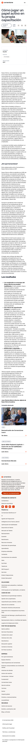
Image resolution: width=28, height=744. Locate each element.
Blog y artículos (5, 712)
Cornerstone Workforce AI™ (8, 513)
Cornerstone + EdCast (7, 676)
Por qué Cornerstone (7, 657)
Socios (3, 691)
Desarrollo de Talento (7, 527)
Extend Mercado (5, 578)
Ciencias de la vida (6, 638)
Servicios (3, 572)
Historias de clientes (7, 670)
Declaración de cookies (8, 736)
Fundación (4, 679)
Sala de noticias (5, 685)
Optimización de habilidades (9, 524)
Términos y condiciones (8, 732)
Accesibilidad (5, 700)
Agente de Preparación (7, 519)
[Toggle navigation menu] (24, 3)
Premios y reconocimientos (8, 697)
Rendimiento (4, 539)
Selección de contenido (7, 604)
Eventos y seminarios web (8, 709)
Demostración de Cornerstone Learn (12, 407)
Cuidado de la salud (6, 635)
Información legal (7, 724)
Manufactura (5, 641)
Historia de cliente (5, 25)
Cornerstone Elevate (7, 456)
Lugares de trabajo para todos (9, 623)
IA (2, 516)
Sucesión (3, 536)
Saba (2, 560)
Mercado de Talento (6, 530)
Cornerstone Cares (6, 682)
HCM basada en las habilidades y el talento (13, 590)
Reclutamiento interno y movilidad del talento (13, 620)
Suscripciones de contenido (9, 557)
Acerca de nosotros (6, 673)
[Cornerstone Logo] (7, 2)
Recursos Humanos (6, 542)
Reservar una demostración (11, 493)
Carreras (3, 688)
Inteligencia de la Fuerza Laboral (10, 522)
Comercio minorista (6, 647)
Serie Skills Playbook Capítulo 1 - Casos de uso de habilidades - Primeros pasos (13, 441)
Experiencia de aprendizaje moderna (11, 596)
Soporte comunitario (7, 503)
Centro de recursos (6, 706)
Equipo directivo (5, 660)
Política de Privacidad (8, 728)
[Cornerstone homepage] (14, 477)
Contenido (4, 554)
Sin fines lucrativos (6, 650)
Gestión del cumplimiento (8, 599)
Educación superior (6, 644)
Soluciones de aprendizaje (8, 545)
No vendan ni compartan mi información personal (13, 740)
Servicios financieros (7, 632)
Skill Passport (5, 569)
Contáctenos (5, 501)
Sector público (5, 629)
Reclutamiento (5, 533)
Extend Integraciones (7, 575)
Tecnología (6, 56)
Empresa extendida (6, 551)
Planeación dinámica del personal (10, 607)
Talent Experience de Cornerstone (10, 663)
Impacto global (5, 694)
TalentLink (4, 566)
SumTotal (4, 563)
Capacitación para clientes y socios (11, 602)
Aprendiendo (5, 548)
